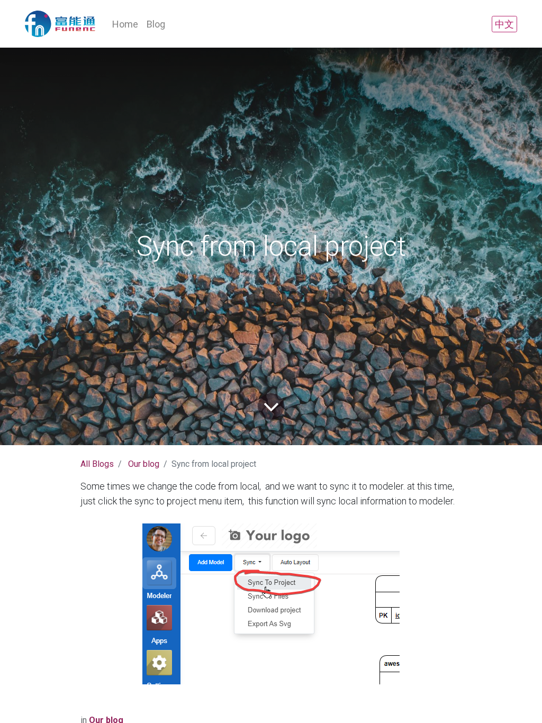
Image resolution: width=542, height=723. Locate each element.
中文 (504, 24)
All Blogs (97, 464)
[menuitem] (125, 24)
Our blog (143, 464)
